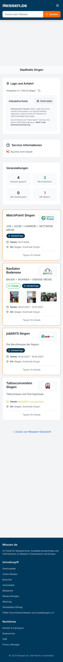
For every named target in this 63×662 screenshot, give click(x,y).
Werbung (7, 601)
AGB (4, 639)
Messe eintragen (10, 596)
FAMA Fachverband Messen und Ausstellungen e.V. (28, 612)
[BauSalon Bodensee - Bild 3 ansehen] (49, 297)
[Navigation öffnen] (57, 5)
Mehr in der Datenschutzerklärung (28, 123)
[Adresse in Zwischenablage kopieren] (39, 90)
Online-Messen (9, 574)
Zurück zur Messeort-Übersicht (33, 431)
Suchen (53, 14)
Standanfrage (17, 236)
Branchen (7, 579)
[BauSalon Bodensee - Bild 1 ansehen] (14, 297)
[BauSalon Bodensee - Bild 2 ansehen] (32, 297)
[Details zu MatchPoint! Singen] (31, 235)
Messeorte (7, 590)
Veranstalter (8, 585)
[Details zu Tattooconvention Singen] (31, 398)
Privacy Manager (11, 644)
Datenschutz (8, 633)
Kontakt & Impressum (13, 628)
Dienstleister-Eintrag (12, 607)
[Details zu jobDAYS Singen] (31, 351)
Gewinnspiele (9, 568)
